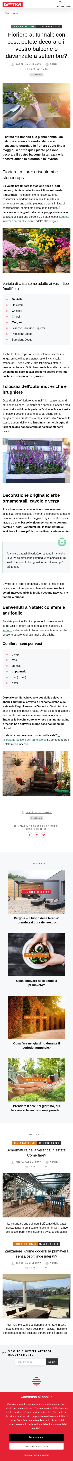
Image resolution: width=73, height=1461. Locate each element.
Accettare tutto (36, 1437)
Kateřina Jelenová (29, 64)
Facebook (29, 835)
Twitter (43, 835)
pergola (53, 221)
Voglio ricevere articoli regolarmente (30, 1353)
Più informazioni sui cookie (37, 1412)
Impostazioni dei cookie (36, 1455)
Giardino (36, 74)
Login (51, 1361)
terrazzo (7, 630)
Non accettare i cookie (37, 1446)
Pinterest (36, 835)
